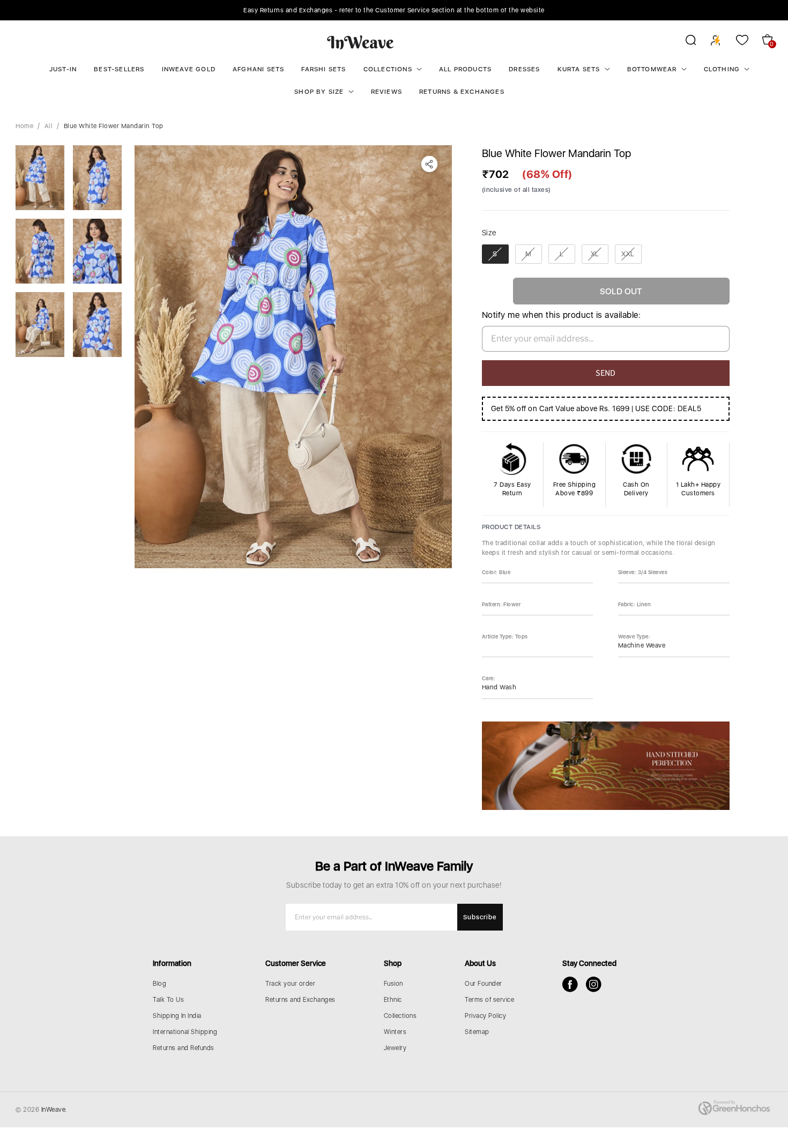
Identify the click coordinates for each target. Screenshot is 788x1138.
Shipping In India (177, 1016)
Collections (387, 69)
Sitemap (477, 1032)
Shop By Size (319, 91)
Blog (159, 983)
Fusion (393, 983)
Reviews (386, 91)
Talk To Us (168, 999)
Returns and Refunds (183, 1048)
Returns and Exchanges (300, 999)
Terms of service (489, 999)
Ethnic (393, 999)
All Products (465, 69)
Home (24, 126)
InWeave (53, 1109)
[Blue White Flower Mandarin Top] (293, 356)
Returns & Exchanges (461, 91)
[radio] (495, 254)
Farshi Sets (323, 69)
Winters (395, 1032)
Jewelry (395, 1048)
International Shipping (185, 1032)
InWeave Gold (188, 69)
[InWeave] (360, 41)
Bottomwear (652, 69)
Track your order (290, 983)
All (48, 126)
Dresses (524, 69)
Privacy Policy (485, 1016)
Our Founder (483, 983)
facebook (570, 984)
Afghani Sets (258, 69)
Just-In (63, 69)
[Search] (684, 42)
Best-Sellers (119, 69)
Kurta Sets (578, 69)
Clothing (722, 69)
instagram (593, 984)
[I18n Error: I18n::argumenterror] (40, 177)
